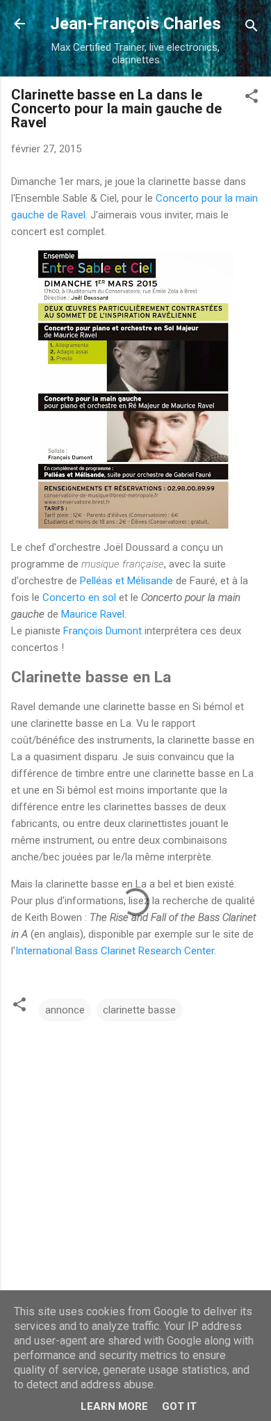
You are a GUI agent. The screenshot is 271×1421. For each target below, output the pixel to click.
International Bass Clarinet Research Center (114, 951)
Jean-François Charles (135, 23)
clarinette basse (139, 1010)
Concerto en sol (79, 597)
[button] (251, 98)
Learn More (114, 1406)
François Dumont (102, 631)
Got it (179, 1406)
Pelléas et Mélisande (126, 581)
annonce (65, 1010)
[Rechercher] (251, 28)
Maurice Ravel (92, 614)
